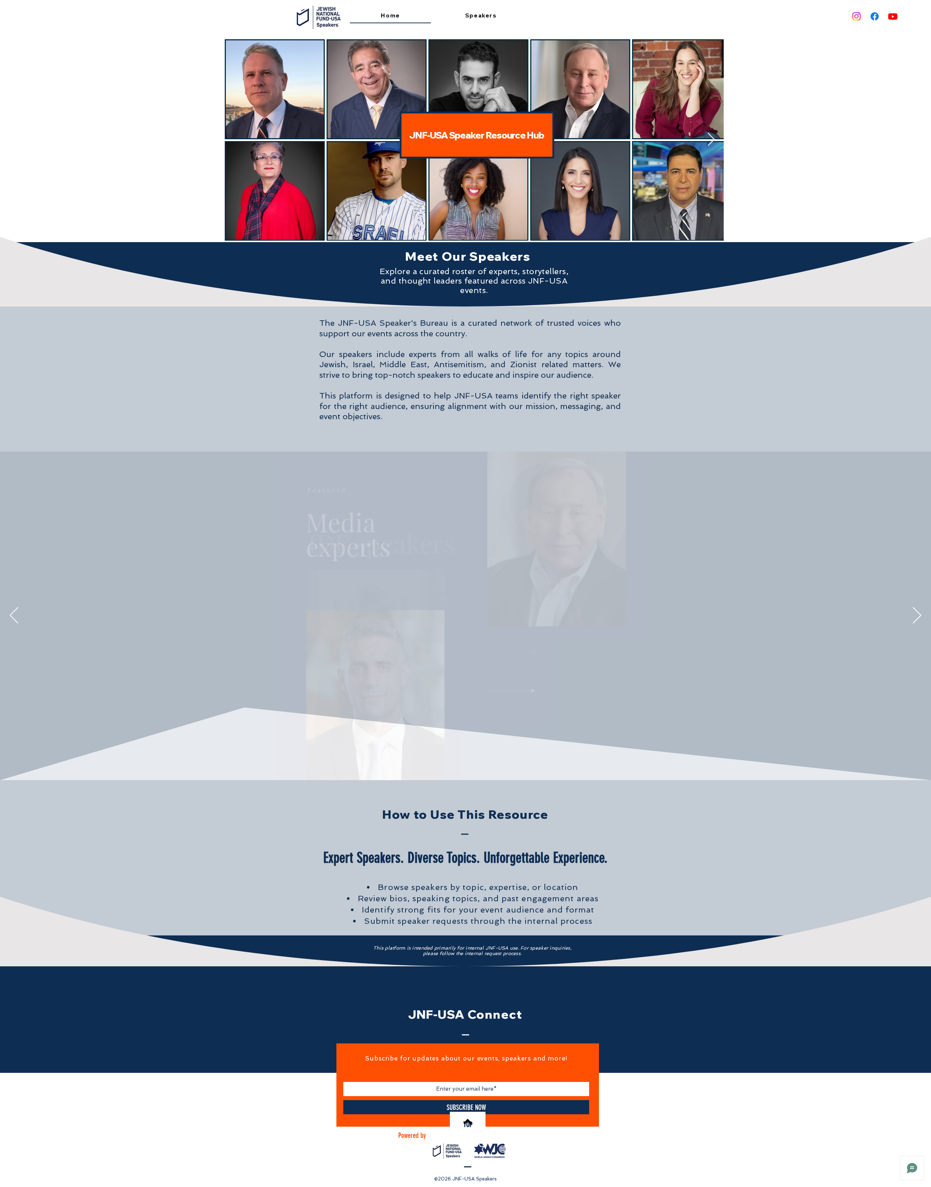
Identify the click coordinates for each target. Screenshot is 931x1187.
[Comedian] (476, 763)
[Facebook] (874, 16)
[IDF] (460, 763)
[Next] (917, 616)
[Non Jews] (455, 763)
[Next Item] (711, 140)
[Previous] (14, 616)
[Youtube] (892, 16)
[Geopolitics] (450, 763)
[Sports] (481, 763)
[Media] (465, 763)
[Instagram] (856, 16)
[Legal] (471, 763)
